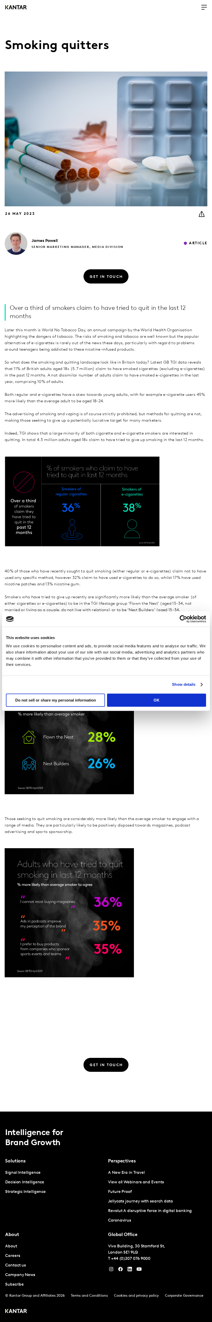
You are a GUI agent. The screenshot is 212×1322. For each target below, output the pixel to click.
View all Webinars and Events (136, 1182)
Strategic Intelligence (25, 1192)
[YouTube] (130, 1270)
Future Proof (120, 1192)
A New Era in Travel (126, 1173)
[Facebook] (120, 1270)
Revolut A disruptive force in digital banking (150, 1211)
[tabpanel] (54, 1182)
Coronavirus (119, 1220)
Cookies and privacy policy (136, 1296)
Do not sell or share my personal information (55, 700)
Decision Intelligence (24, 1182)
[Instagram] (111, 1270)
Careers (12, 1256)
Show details (183, 684)
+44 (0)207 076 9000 (130, 1259)
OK (157, 700)
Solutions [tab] (15, 1161)
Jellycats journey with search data (140, 1201)
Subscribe (14, 1284)
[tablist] (106, 1217)
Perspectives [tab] (122, 1161)
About (11, 1246)
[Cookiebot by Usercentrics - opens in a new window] (183, 619)
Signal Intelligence (22, 1173)
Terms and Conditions (89, 1296)
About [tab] (12, 1235)
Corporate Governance (184, 1296)
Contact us (15, 1265)
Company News (20, 1275)
